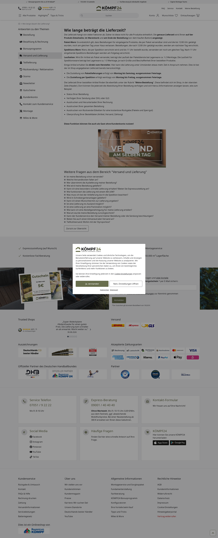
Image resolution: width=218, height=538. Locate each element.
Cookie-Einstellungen (123, 274)
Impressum (114, 290)
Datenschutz (104, 290)
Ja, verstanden (92, 283)
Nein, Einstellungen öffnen (126, 283)
